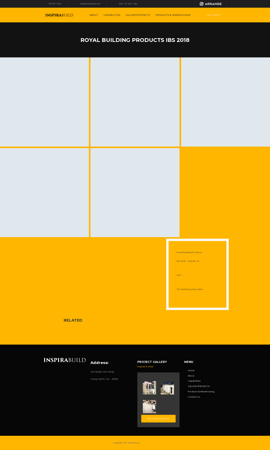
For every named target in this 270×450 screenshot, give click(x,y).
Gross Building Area (191, 266)
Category (183, 294)
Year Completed (188, 271)
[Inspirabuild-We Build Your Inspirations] (59, 14)
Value (181, 280)
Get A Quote (213, 15)
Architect (183, 285)
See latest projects (158, 418)
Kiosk (205, 298)
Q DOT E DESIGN (148, 443)
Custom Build (194, 298)
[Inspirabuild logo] (65, 360)
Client (181, 248)
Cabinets (181, 298)
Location (183, 257)
